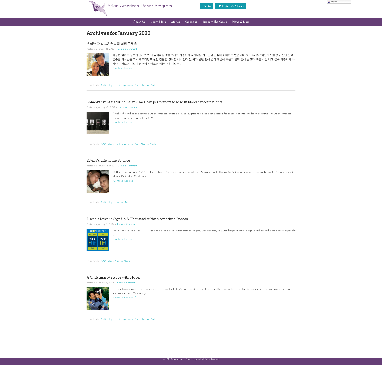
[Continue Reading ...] (124, 68)
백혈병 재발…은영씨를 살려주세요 (112, 43)
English (333, 2)
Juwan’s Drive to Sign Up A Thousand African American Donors (137, 219)
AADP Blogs (107, 85)
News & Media (148, 85)
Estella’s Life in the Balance (108, 160)
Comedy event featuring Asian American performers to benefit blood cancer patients (154, 102)
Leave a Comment (127, 49)
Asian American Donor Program (139, 6)
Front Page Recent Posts (127, 85)
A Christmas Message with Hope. (113, 277)
